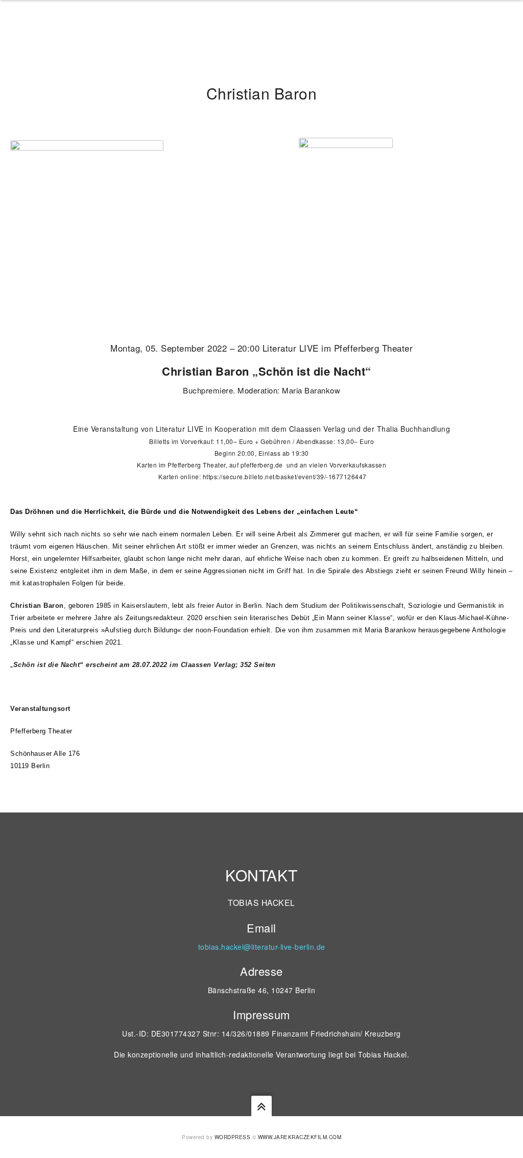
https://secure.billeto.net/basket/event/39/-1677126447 (285, 476)
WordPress (233, 1137)
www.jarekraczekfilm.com (300, 1137)
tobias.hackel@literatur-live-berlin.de (261, 947)
